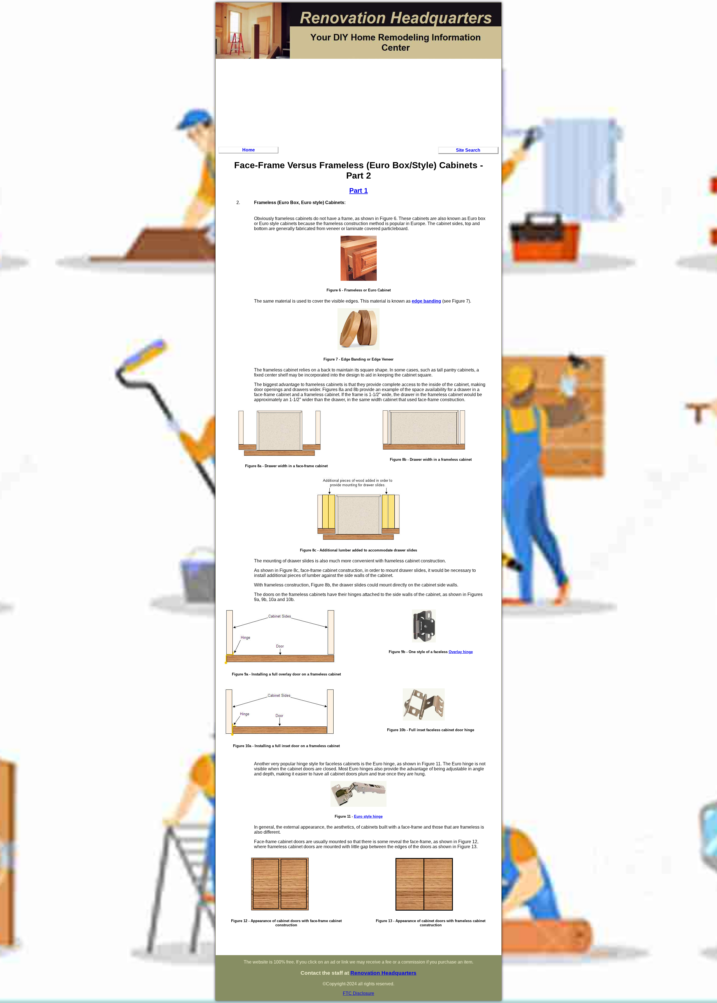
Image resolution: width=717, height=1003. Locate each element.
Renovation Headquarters (383, 973)
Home (248, 150)
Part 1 (358, 190)
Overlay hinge (461, 652)
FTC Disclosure (358, 993)
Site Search (468, 150)
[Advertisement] (358, 102)
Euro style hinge (368, 816)
